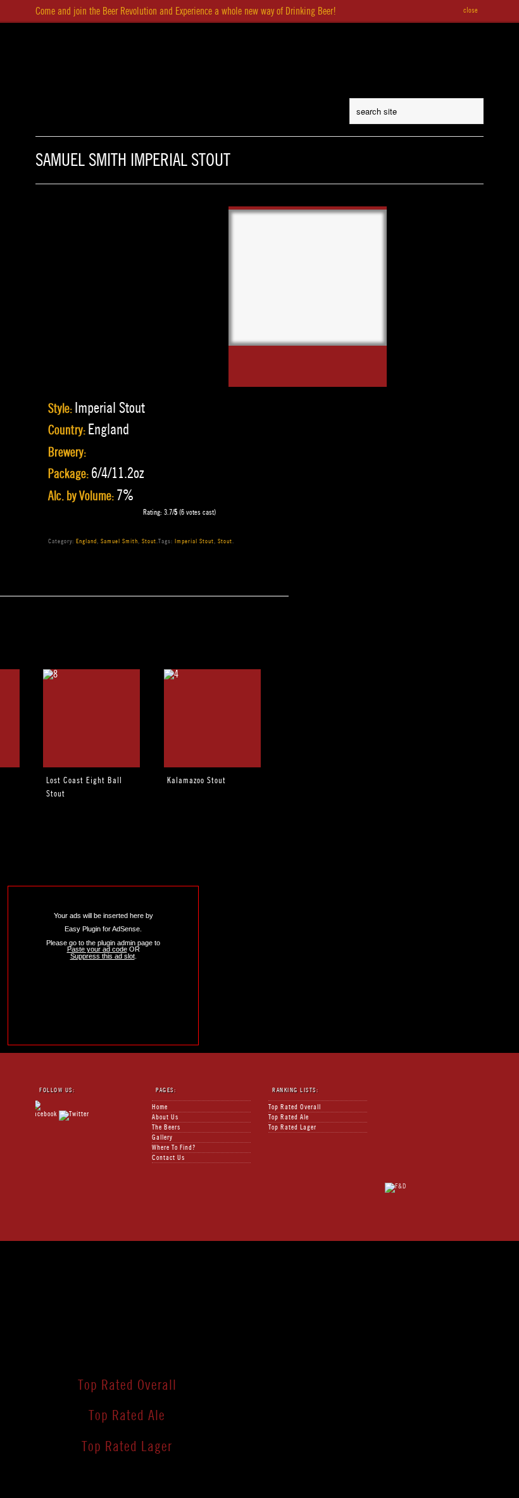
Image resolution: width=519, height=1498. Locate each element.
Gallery (162, 1137)
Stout (149, 540)
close (470, 10)
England (86, 540)
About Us (230, 34)
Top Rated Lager (292, 1127)
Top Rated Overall (294, 1107)
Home (179, 34)
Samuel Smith (119, 540)
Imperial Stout (194, 540)
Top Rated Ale (288, 1117)
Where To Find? (420, 34)
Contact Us (168, 1158)
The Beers (291, 34)
